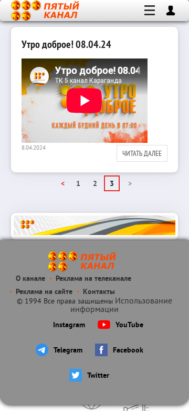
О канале (30, 279)
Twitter (98, 375)
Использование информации (121, 305)
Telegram (68, 350)
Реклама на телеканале (93, 279)
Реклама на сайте (44, 292)
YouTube (129, 325)
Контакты (99, 292)
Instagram (69, 325)
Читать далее (142, 153)
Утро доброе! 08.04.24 (66, 44)
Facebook (128, 350)
